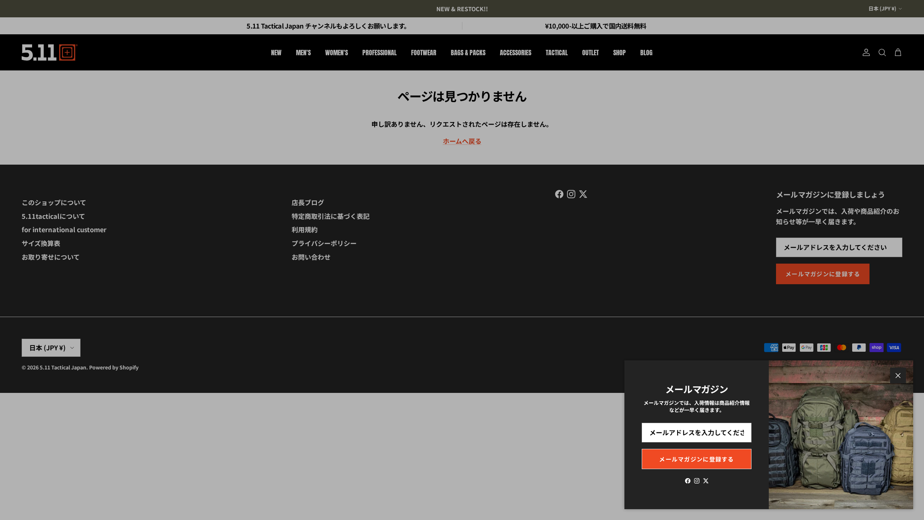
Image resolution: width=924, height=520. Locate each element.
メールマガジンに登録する (696, 459)
